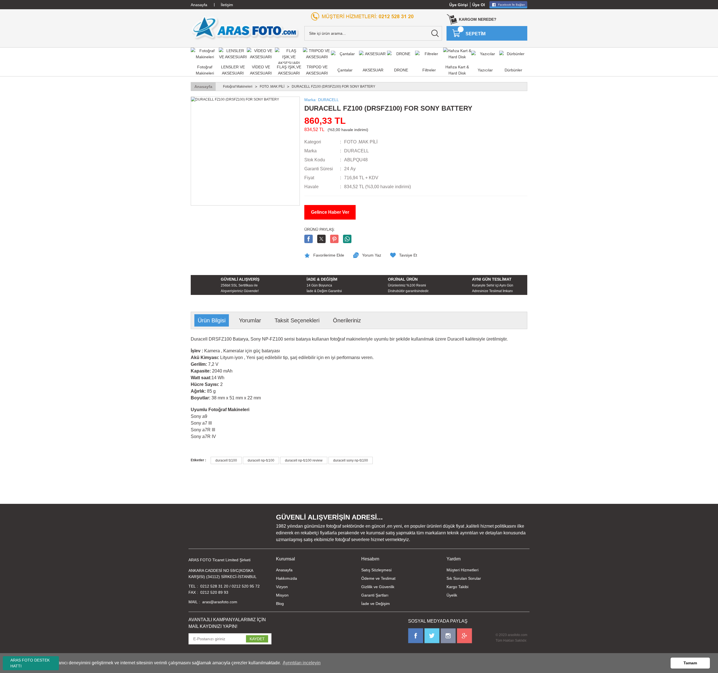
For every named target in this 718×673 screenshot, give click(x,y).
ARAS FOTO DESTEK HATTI (30, 663)
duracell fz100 (226, 460)
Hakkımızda (286, 578)
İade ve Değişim (375, 603)
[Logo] (245, 28)
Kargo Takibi (457, 586)
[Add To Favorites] (324, 255)
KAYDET (257, 639)
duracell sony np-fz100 (350, 460)
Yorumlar (250, 320)
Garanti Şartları (374, 595)
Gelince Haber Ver (330, 212)
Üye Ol (478, 5)
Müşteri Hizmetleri (462, 570)
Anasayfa (284, 570)
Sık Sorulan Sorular (464, 578)
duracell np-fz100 (261, 460)
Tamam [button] (690, 663)
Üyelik (452, 595)
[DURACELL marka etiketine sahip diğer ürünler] (499, 154)
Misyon (282, 595)
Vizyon (282, 586)
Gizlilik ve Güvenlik (377, 586)
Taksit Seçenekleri (297, 320)
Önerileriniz (347, 320)
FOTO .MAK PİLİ (361, 141)
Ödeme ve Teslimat (378, 578)
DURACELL (356, 150)
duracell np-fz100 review (304, 460)
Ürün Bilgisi (211, 320)
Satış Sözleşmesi (376, 570)
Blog (280, 603)
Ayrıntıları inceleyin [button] (302, 662)
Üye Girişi (458, 5)
